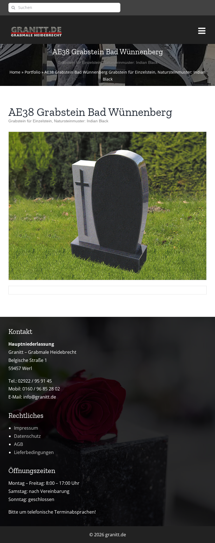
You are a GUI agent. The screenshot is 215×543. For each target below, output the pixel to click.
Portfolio (32, 72)
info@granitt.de (39, 397)
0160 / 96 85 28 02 (41, 389)
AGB (18, 444)
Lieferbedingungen (34, 452)
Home (15, 72)
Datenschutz (27, 436)
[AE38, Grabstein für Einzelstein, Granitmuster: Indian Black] (107, 134)
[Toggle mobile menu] (202, 28)
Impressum (26, 428)
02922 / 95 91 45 (35, 381)
